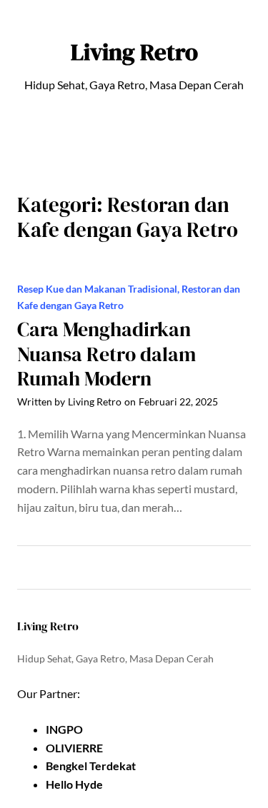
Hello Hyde (74, 784)
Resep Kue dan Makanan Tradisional (97, 289)
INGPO (64, 729)
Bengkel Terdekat (91, 765)
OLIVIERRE (74, 747)
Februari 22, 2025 (178, 401)
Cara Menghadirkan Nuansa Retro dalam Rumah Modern (106, 353)
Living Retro (134, 52)
